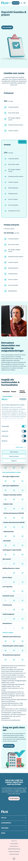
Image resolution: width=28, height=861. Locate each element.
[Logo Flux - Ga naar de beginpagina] (6, 3)
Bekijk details (19, 447)
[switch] (24, 431)
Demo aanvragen (7, 27)
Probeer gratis (15, 2)
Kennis (14, 833)
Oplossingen (14, 828)
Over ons (14, 818)
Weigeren (14, 460)
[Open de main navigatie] (24, 3)
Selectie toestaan (14, 456)
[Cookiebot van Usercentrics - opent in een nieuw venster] (19, 399)
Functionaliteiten (14, 823)
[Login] (21, 3)
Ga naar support (14, 798)
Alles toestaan (14, 452)
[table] (14, 525)
